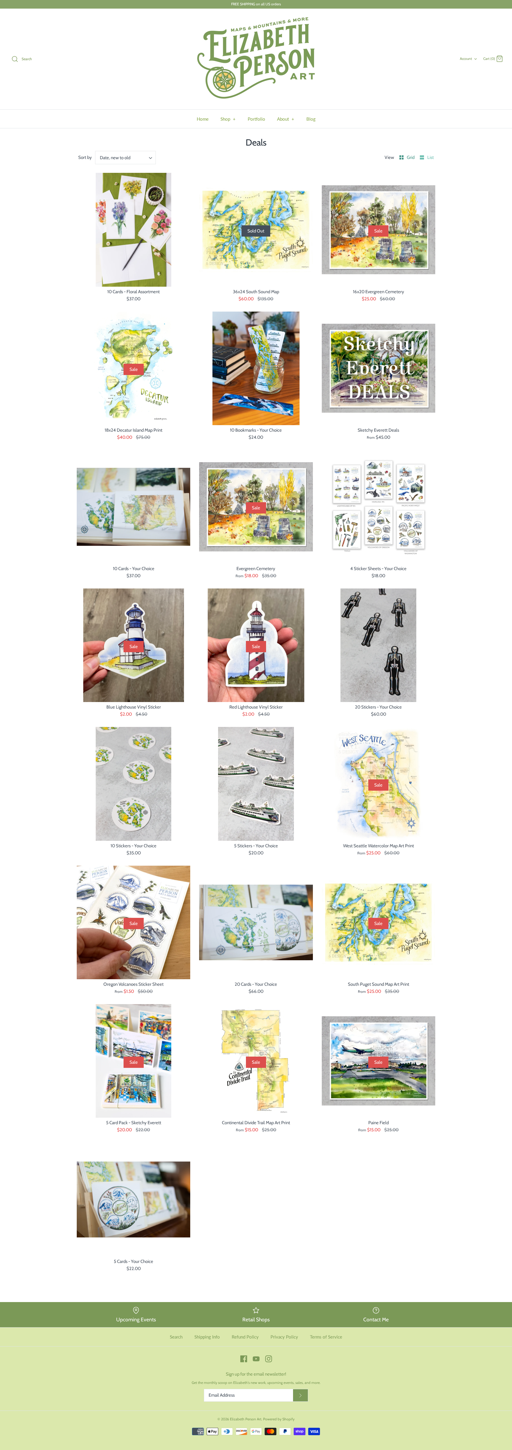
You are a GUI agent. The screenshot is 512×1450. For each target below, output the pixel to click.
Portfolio (256, 119)
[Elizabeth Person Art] (256, 59)
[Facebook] (243, 1358)
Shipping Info (207, 1336)
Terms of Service (326, 1336)
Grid (411, 157)
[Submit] (300, 1395)
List (430, 157)
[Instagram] (268, 1358)
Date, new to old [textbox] (115, 157)
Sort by (85, 157)
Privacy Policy (284, 1336)
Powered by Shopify (279, 1419)
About (286, 119)
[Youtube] (256, 1358)
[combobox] (125, 157)
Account (466, 58)
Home (203, 119)
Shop (228, 119)
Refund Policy (245, 1336)
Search (176, 1336)
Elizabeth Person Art (245, 1419)
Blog (311, 119)
